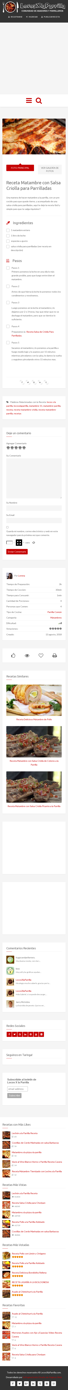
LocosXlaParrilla (23, 979)
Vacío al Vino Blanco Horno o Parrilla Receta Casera (37, 1161)
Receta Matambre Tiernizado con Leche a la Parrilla (37, 1171)
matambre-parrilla (52, 405)
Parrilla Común (54, 612)
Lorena (21, 575)
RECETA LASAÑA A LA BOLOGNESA (30, 1282)
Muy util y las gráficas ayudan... (28, 972)
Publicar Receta (51, 17)
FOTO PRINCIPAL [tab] (20, 167)
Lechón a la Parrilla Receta (24, 1133)
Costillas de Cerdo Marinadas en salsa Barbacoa (35, 1142)
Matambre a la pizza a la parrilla (26, 1152)
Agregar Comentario (16, 443)
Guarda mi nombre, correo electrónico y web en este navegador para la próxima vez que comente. (32, 533)
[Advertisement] (34, 58)
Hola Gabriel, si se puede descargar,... (31, 994)
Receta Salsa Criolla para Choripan (28, 1202)
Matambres (56, 617)
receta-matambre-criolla (25, 409)
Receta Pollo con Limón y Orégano (29, 1253)
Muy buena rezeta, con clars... (28, 961)
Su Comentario (13, 455)
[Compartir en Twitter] (28, 382)
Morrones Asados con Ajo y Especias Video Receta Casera (37, 1334)
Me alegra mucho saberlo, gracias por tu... (33, 983)
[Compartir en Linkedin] (40, 382)
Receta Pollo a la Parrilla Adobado (28, 1222)
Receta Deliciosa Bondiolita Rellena (29, 1272)
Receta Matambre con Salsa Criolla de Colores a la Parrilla (34, 762)
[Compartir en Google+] (34, 382)
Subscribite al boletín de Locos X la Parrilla (21, 1081)
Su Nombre (11, 502)
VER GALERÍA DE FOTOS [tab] (50, 169)
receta (9, 409)
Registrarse (16, 17)
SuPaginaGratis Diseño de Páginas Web (42, 1377)
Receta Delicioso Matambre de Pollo (34, 719)
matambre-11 (35, 405)
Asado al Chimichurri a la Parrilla (27, 1291)
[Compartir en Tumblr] (46, 382)
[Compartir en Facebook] (22, 382)
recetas (17, 413)
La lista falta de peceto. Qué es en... (30, 1005)
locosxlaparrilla (21, 405)
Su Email (10, 515)
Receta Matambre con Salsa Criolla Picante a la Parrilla (34, 806)
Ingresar (33, 17)
